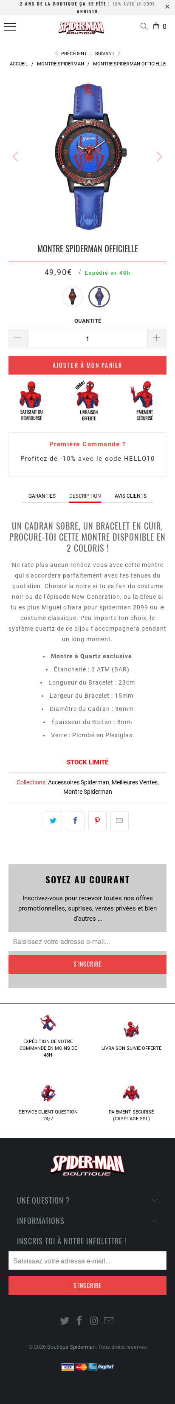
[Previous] (16, 157)
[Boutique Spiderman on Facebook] (79, 1321)
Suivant (105, 53)
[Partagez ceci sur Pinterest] (97, 821)
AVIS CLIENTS (131, 496)
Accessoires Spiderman (78, 782)
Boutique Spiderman (71, 1347)
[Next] (158, 157)
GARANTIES (42, 496)
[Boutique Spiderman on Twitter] (65, 1321)
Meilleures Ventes (135, 782)
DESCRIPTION (85, 496)
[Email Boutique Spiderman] (109, 1321)
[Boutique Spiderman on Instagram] (94, 1321)
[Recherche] (146, 27)
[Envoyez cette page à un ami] (119, 821)
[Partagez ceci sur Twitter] (53, 821)
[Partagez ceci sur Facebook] (75, 821)
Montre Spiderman (87, 791)
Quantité (87, 321)
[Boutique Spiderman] (81, 30)
